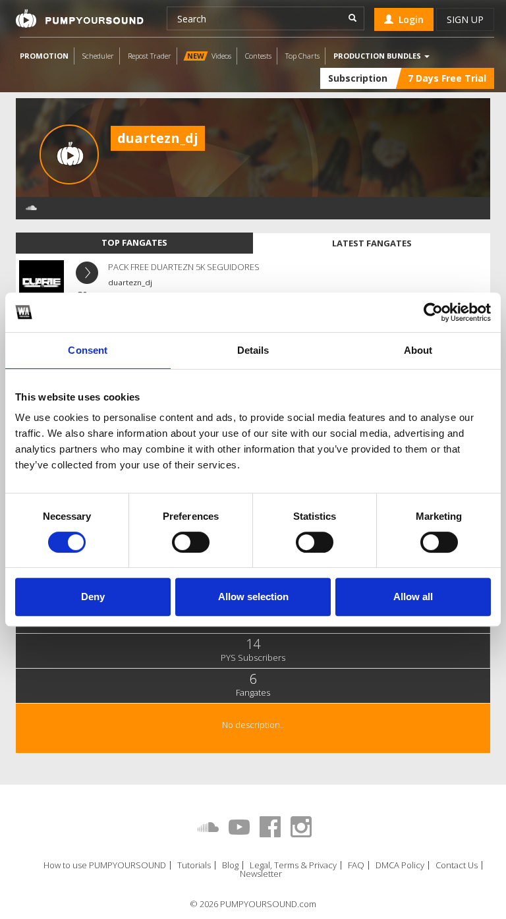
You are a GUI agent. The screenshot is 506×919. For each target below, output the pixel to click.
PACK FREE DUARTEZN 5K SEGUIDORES (184, 267)
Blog (230, 865)
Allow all (413, 596)
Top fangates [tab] (134, 242)
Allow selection (253, 596)
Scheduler (98, 56)
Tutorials (194, 865)
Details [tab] (253, 350)
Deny (93, 596)
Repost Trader (149, 56)
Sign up (465, 19)
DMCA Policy (400, 865)
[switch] (191, 542)
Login (408, 19)
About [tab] (418, 350)
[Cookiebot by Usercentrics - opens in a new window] (433, 312)
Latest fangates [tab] (372, 243)
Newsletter (261, 874)
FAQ (356, 865)
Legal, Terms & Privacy (293, 865)
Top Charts (302, 56)
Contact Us (457, 865)
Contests (258, 56)
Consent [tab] (87, 350)
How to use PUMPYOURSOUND (104, 865)
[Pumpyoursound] (80, 18)
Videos (209, 56)
